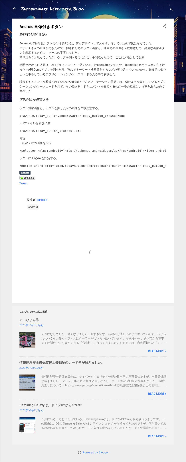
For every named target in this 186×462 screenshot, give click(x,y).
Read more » (157, 351)
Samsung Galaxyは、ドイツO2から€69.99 (50, 405)
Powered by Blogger (95, 452)
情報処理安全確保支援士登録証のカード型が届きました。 (61, 362)
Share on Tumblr (25, 173)
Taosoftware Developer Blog (52, 8)
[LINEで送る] (27, 178)
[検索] (171, 9)
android (33, 207)
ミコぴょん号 (29, 320)
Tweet (23, 183)
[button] (164, 27)
